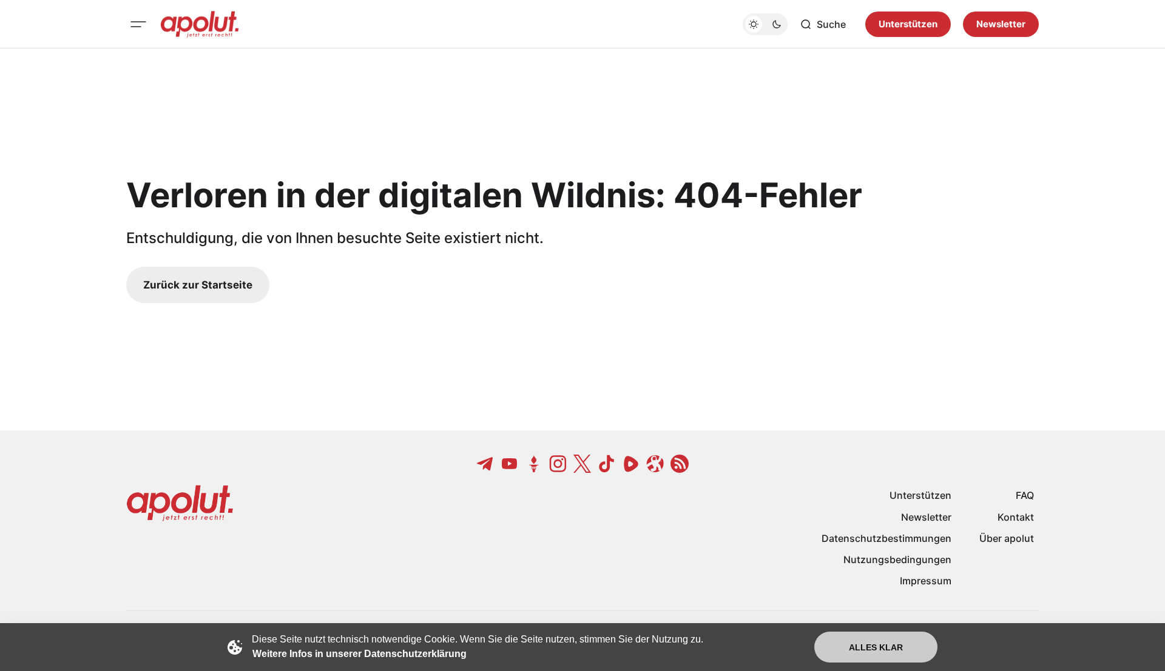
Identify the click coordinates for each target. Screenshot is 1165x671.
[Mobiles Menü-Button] (138, 24)
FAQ (1025, 495)
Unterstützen (908, 24)
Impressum (925, 581)
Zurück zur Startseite (197, 285)
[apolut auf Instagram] (558, 464)
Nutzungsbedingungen (897, 559)
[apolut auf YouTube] (510, 464)
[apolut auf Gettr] (534, 464)
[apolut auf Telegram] (485, 464)
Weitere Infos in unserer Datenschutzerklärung (359, 654)
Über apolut (1006, 538)
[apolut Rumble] (631, 464)
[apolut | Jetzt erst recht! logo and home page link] (199, 24)
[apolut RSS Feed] (679, 464)
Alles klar (876, 647)
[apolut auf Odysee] (655, 464)
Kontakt (1016, 517)
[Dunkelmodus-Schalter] (765, 24)
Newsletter (1000, 24)
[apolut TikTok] (607, 464)
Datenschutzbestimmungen (886, 538)
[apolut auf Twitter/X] (582, 464)
